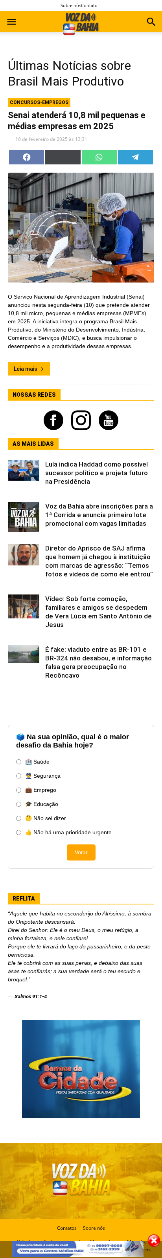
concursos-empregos (39, 102)
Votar (81, 852)
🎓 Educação (41, 804)
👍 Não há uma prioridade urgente (68, 832)
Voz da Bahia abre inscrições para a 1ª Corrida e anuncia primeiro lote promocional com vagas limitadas (99, 514)
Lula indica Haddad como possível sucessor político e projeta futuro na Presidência (96, 472)
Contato (89, 5)
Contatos (67, 1228)
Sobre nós (71, 5)
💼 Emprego (40, 790)
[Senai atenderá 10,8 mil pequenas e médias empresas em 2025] (81, 228)
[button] (151, 23)
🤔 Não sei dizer (45, 818)
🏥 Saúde (37, 761)
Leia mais (25, 369)
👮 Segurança (43, 776)
